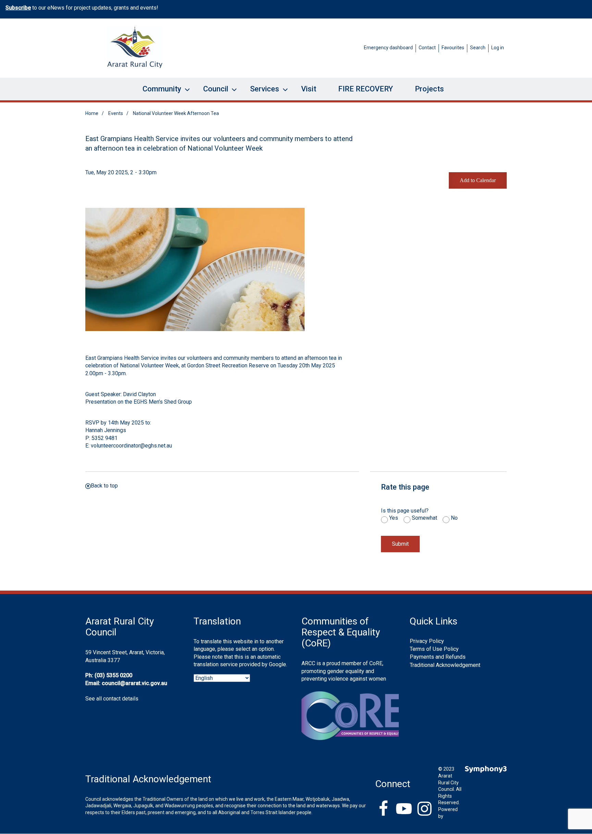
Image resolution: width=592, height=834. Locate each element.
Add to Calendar (478, 180)
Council (211, 92)
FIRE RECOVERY (365, 89)
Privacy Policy (427, 641)
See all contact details (111, 698)
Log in (497, 47)
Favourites (453, 47)
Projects (429, 89)
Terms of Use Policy (434, 649)
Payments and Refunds (438, 657)
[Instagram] (424, 809)
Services (260, 92)
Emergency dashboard (388, 47)
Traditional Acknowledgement (445, 665)
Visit (308, 89)
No (454, 518)
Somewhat (424, 518)
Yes (393, 518)
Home (91, 113)
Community (157, 92)
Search (477, 47)
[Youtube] (404, 809)
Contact (427, 47)
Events (115, 113)
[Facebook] (383, 809)
